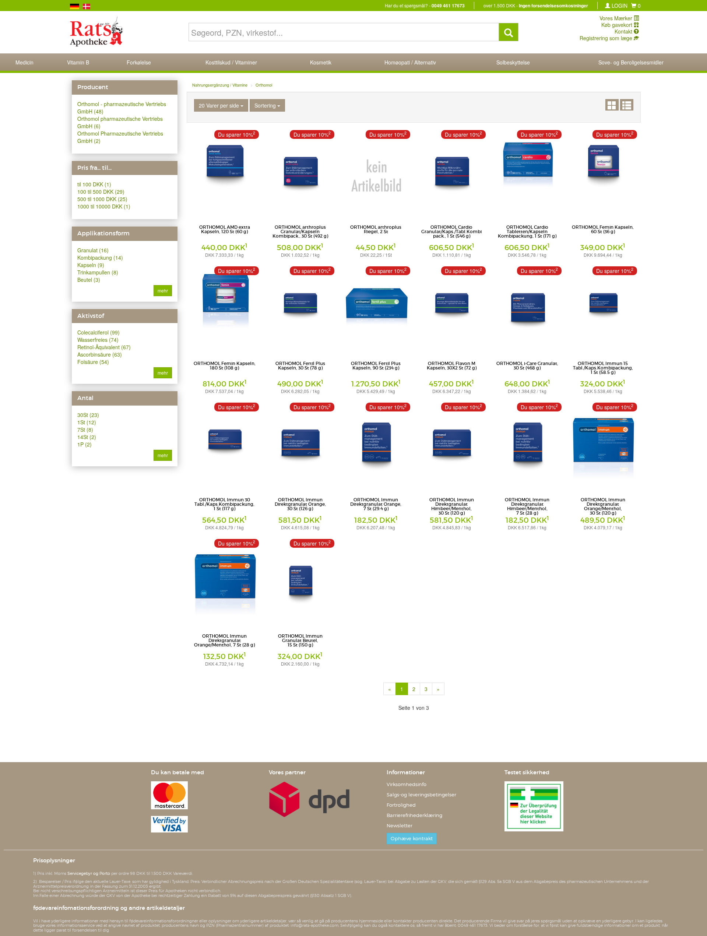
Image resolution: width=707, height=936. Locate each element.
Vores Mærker (616, 18)
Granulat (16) (93, 250)
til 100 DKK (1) (94, 184)
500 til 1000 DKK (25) (102, 199)
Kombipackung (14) (100, 257)
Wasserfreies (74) (98, 339)
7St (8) (85, 429)
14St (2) (86, 437)
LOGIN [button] (618, 5)
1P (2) (84, 444)
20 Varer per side (219, 105)
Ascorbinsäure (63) (99, 354)
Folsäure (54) (93, 361)
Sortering (265, 105)
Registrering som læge (607, 38)
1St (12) (86, 422)
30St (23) (88, 414)
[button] (636, 5)
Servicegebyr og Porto (88, 873)
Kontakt (624, 31)
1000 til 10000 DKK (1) (103, 206)
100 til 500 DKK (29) (100, 191)
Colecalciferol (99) (98, 332)
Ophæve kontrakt (412, 838)
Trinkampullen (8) (97, 272)
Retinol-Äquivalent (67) (104, 347)
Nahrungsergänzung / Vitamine (219, 85)
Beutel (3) (88, 279)
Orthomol (264, 85)
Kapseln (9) (90, 265)
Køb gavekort (617, 24)
